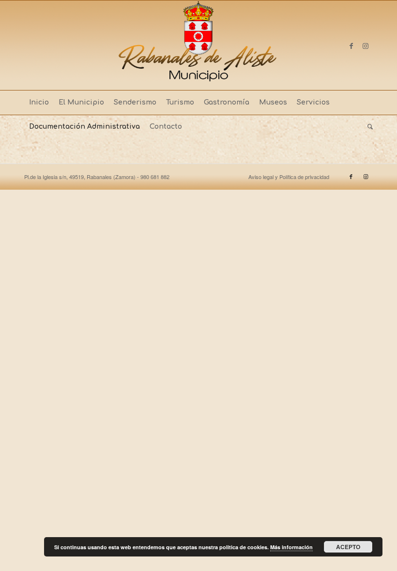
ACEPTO (348, 546)
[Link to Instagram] (365, 45)
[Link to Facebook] (351, 45)
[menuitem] (39, 102)
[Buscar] (368, 127)
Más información (291, 547)
